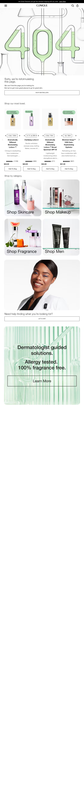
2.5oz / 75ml (49, 135)
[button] (77, 5)
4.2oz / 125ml (12, 135)
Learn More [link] (62, 1)
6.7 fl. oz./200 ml (32, 135)
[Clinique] (42, 5)
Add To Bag (13, 169)
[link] (13, 119)
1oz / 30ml (68, 135)
